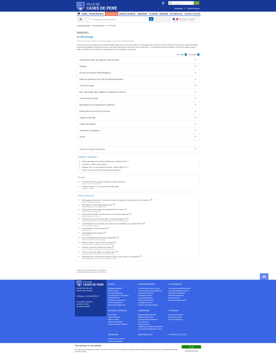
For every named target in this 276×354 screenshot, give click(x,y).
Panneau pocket (174, 298)
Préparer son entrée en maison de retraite (97, 247)
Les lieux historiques (175, 315)
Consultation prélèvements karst (150, 329)
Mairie (84, 14)
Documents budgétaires (116, 305)
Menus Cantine (113, 319)
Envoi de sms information (177, 300)
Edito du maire (113, 291)
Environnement (96, 14)
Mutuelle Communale (176, 295)
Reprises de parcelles (145, 317)
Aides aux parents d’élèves (117, 324)
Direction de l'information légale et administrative (92, 270)
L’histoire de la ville (175, 317)
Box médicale (176, 14)
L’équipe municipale (115, 288)
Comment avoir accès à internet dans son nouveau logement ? (104, 219)
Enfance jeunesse (127, 14)
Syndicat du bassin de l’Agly (148, 305)
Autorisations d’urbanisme (147, 319)
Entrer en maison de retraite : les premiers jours (99, 252)
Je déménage (111, 25)
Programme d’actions (146, 293)
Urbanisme (142, 14)
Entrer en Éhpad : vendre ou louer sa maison (98, 242)
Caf (85, 47)
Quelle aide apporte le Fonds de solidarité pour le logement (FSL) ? (105, 161)
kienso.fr (103, 272)
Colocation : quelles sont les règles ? (95, 164)
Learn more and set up (191, 350)
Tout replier (181, 54)
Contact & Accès (193, 8)
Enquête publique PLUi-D (147, 315)
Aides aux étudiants (115, 322)
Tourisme (153, 14)
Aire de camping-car (175, 319)
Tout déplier (193, 54)
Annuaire (163, 14)
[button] (138, 60)
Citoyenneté (112, 14)
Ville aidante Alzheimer (176, 293)
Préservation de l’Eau (145, 300)
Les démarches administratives (179, 288)
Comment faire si (99, 25)
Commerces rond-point (116, 300)
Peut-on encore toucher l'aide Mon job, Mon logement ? (101, 170)
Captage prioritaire (145, 302)
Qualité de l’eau (113, 298)
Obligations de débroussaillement (150, 326)
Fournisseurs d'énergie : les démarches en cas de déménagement (105, 214)
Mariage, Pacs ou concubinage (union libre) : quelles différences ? (105, 167)
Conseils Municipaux (115, 293)
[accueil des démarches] (80, 19)
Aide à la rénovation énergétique (150, 291)
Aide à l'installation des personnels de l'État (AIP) (99, 238)
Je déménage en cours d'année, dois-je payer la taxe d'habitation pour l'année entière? (112, 224)
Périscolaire (112, 315)
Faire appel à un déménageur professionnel (97, 205)
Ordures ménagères (145, 298)
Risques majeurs (144, 324)
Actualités (179, 8)
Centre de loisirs (114, 317)
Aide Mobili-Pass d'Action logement (94, 228)
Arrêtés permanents (115, 302)
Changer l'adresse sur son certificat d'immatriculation (100, 186)
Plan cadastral (143, 322)
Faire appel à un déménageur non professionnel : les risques (103, 209)
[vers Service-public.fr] (184, 19)
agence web (97, 272)
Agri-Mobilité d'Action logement (93, 233)
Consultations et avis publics (118, 295)
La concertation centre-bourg (149, 288)
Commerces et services (116, 339)
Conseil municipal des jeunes (178, 291)
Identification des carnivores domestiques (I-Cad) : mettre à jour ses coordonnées (111, 257)
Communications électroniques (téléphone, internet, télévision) (103, 182)
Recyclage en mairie (145, 295)
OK (197, 3)
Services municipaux (115, 341)
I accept (191, 347)
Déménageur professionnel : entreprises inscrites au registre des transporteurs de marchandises (116, 200)
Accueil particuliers (84, 25)
